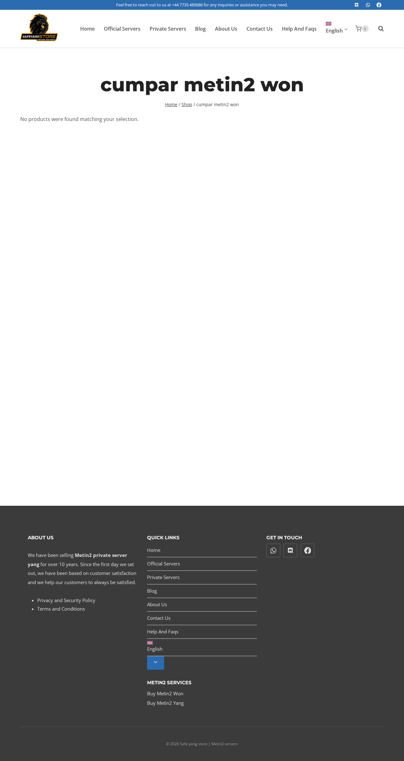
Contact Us (260, 28)
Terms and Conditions (61, 609)
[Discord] (357, 5)
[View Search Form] (378, 29)
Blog (200, 28)
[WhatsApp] (368, 5)
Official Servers (122, 28)
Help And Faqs (299, 28)
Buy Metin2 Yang (165, 703)
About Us (226, 28)
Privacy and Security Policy (66, 600)
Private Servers (168, 28)
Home (87, 28)
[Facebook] (379, 5)
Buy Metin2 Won (165, 693)
